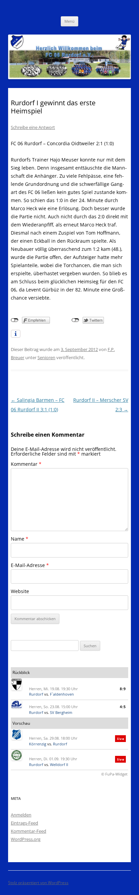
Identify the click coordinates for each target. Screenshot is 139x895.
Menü (69, 21)
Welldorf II (59, 764)
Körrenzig (37, 743)
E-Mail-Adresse (30, 565)
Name (19, 539)
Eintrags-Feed (24, 823)
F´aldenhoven (62, 694)
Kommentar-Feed (28, 831)
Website (20, 591)
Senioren (46, 357)
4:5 (123, 706)
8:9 (123, 688)
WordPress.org (25, 839)
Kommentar (26, 464)
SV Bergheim (61, 712)
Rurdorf (36, 694)
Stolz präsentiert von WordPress (38, 883)
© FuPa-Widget (114, 774)
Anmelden (21, 815)
